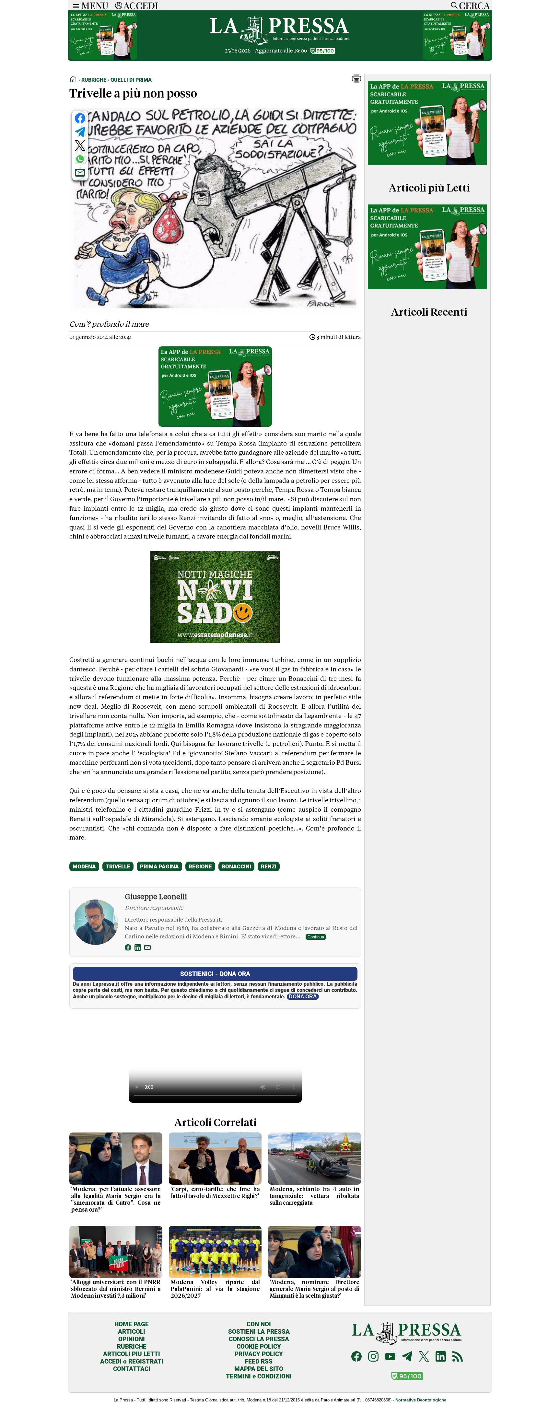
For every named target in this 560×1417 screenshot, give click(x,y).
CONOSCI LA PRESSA (259, 1339)
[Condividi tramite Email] (80, 173)
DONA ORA (303, 996)
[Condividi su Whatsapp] (80, 159)
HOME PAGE (131, 1324)
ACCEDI (140, 5)
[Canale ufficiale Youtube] (390, 1357)
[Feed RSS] (457, 1357)
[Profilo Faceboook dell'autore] (128, 948)
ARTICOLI (131, 1331)
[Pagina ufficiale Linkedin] (441, 1357)
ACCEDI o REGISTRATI (131, 1361)
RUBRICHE (131, 1346)
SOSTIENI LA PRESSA (259, 1331)
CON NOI (259, 1324)
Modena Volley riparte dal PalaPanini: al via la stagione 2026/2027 (215, 1289)
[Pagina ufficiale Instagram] (373, 1357)
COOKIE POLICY (259, 1346)
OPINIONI (131, 1339)
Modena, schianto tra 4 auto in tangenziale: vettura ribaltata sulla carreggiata (314, 1196)
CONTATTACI (131, 1369)
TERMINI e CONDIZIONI (259, 1376)
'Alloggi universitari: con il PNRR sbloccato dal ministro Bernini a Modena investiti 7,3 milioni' (116, 1289)
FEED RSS (259, 1361)
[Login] (118, 5)
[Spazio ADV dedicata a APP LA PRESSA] (103, 58)
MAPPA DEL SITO (258, 1369)
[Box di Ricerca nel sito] (453, 5)
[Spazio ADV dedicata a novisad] (215, 640)
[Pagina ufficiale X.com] (424, 1357)
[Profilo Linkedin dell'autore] (137, 948)
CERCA (474, 5)
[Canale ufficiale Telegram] (407, 1357)
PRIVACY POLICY (259, 1354)
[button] (356, 81)
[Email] (147, 948)
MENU (95, 5)
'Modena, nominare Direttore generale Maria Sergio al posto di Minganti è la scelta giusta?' (314, 1289)
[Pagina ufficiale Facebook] (356, 1357)
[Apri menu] (74, 5)
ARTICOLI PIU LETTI (131, 1354)
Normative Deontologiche (420, 1400)
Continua (316, 937)
